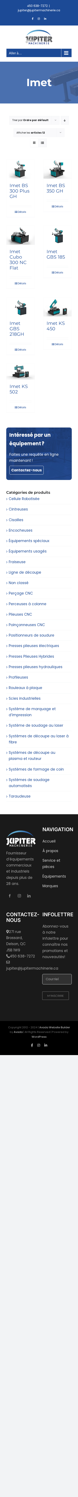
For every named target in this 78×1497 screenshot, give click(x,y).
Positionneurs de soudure (31, 635)
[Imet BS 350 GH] (57, 169)
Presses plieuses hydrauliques (35, 666)
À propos (50, 850)
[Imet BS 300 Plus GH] (20, 169)
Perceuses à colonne (27, 603)
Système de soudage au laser (36, 725)
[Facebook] (9, 895)
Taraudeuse (20, 796)
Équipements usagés (28, 551)
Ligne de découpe (25, 572)
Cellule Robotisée (24, 498)
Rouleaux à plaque (25, 687)
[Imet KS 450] (57, 306)
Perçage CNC (21, 593)
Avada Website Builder (54, 1027)
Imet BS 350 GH (56, 188)
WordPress (39, 1037)
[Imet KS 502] (20, 372)
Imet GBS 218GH (17, 328)
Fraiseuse (17, 561)
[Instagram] (19, 895)
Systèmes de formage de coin (36, 769)
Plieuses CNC (20, 614)
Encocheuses (20, 530)
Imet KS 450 (56, 326)
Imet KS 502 (19, 389)
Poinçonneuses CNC (27, 624)
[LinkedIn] (28, 895)
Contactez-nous (26, 470)
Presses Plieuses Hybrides (31, 656)
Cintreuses (18, 509)
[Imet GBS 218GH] (20, 306)
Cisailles (16, 519)
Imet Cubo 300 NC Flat (18, 260)
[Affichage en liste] (42, 143)
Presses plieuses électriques (34, 645)
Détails (22, 212)
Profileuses (18, 677)
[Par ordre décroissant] (65, 120)
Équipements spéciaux (29, 540)
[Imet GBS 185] (57, 235)
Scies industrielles (25, 698)
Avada (18, 1032)
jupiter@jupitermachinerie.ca (39, 10)
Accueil (49, 841)
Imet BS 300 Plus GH (20, 191)
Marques (50, 885)
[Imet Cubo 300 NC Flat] (20, 235)
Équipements (54, 876)
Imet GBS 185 (56, 254)
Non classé (18, 582)
